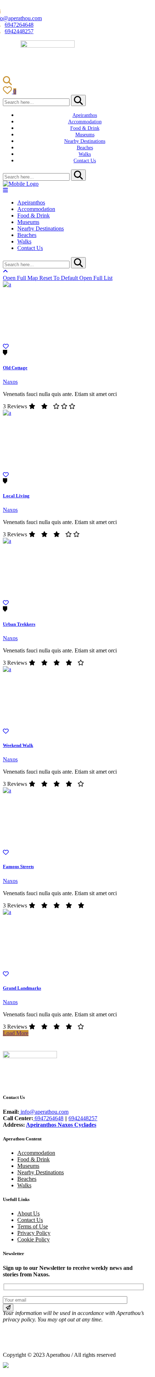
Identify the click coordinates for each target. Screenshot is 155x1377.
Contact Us (30, 1220)
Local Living (16, 495)
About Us (28, 1213)
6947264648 (19, 25)
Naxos (10, 382)
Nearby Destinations (40, 1172)
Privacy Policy (33, 1233)
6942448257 (19, 31)
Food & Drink (33, 1159)
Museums (28, 1166)
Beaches (26, 1179)
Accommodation (36, 1153)
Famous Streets (18, 866)
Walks (24, 1185)
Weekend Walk (18, 745)
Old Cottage (15, 367)
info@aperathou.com (43, 1112)
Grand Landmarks (22, 988)
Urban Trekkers (19, 624)
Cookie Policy (33, 1239)
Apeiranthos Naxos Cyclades (61, 1125)
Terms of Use (32, 1226)
